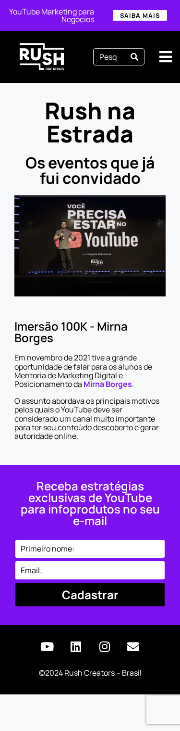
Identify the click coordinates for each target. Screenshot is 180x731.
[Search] (134, 57)
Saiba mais (140, 15)
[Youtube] (47, 647)
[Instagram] (105, 647)
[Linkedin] (76, 647)
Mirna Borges (108, 384)
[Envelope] (133, 647)
